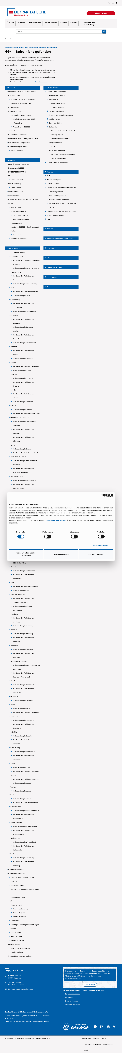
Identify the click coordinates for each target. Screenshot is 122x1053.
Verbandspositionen (15, 192)
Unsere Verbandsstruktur (17, 135)
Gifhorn (13, 406)
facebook (95, 1026)
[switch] (47, 536)
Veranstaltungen (14, 196)
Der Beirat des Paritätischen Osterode (23, 431)
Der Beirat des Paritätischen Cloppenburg (23, 305)
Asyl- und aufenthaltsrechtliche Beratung (22, 879)
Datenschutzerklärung (55, 267)
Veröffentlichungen (15, 184)
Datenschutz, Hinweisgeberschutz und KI (24, 891)
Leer (12, 583)
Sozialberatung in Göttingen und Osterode (25, 423)
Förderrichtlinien (16, 151)
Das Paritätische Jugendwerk (19, 143)
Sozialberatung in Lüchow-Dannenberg (22, 608)
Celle (12, 288)
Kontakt (74, 22)
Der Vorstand (15, 131)
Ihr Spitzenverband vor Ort (18, 252)
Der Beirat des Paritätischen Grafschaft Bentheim (23, 471)
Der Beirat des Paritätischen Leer (25, 587)
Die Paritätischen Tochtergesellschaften (23, 139)
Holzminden (14, 567)
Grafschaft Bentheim (18, 457)
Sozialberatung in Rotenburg (23, 720)
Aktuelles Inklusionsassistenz (62, 115)
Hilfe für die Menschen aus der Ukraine (23, 199)
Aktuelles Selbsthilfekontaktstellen (64, 131)
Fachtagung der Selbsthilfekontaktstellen (60, 137)
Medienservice (13, 176)
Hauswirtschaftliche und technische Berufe (62, 205)
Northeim (14, 645)
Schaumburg (15, 748)
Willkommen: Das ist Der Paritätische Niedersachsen (22, 93)
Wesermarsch (15, 807)
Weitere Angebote (17, 940)
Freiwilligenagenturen (57, 151)
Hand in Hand (15, 207)
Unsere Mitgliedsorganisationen (20, 956)
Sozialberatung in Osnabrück (23, 685)
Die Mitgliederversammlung (20, 115)
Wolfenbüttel (15, 838)
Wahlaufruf (16, 235)
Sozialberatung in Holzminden (24, 571)
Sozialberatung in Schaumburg (24, 752)
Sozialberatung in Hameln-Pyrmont (26, 480)
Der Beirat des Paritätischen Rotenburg (23, 726)
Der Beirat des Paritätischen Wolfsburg (23, 864)
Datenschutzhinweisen (56, 520)
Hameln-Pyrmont (16, 476)
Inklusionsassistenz (56, 111)
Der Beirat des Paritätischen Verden (26, 803)
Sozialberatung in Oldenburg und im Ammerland (26, 667)
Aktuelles (21, 22)
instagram (101, 1026)
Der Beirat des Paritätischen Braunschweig (23, 278)
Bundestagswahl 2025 (18, 211)
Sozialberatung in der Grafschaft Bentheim (25, 463)
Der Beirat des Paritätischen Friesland (23, 396)
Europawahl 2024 (16, 223)
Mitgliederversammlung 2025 (24, 119)
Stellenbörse (51, 176)
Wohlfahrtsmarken (19, 917)
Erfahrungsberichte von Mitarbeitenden (61, 211)
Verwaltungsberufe (56, 192)
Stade (12, 763)
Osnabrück (14, 681)
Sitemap (96, 1038)
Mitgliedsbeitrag (16, 952)
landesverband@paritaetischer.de (20, 989)
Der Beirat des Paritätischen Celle (25, 292)
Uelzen (13, 775)
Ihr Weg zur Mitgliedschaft (20, 948)
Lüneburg (14, 614)
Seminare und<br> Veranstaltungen (60, 238)
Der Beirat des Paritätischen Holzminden (23, 577)
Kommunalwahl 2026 (16, 168)
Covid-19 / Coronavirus (18, 239)
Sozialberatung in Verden (22, 799)
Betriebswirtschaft (17, 885)
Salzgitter (14, 732)
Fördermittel (15, 921)
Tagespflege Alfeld (58, 103)
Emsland (13, 374)
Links (53, 147)
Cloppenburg (15, 300)
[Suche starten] (104, 31)
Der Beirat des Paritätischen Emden (26, 366)
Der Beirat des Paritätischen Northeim (23, 655)
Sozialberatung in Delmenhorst (24, 343)
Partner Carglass (19, 913)
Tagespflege (53, 99)
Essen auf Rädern (55, 123)
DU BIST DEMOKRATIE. (17, 172)
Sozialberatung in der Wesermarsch (26, 811)
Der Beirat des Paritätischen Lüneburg (23, 620)
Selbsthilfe (53, 127)
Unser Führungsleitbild (55, 215)
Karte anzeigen (90, 984)
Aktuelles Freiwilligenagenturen (63, 154)
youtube (108, 1026)
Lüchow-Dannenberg (18, 594)
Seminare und (89, 23)
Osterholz (14, 697)
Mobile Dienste (54, 119)
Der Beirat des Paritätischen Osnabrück (23, 691)
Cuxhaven (14, 315)
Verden (13, 795)
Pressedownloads (16, 180)
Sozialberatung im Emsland (23, 378)
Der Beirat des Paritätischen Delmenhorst (23, 337)
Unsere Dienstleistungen (56, 92)
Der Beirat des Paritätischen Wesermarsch (23, 817)
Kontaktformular (41, 82)
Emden (13, 362)
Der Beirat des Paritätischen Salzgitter (23, 742)
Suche (49, 258)
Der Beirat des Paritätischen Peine (26, 712)
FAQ (48, 219)
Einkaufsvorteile (16, 905)
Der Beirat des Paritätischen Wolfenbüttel (23, 848)
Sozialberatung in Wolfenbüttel (24, 842)
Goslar (12, 445)
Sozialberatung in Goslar (22, 449)
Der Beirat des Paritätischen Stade (26, 771)
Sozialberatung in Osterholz (23, 701)
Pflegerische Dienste (57, 95)
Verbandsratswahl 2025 (21, 127)
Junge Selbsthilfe (55, 143)
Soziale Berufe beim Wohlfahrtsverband (61, 188)
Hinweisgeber (52, 277)
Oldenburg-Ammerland (19, 661)
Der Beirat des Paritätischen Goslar (26, 453)
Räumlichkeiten (59, 107)
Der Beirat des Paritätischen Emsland (23, 384)
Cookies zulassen (96, 554)
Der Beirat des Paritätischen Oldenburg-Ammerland (23, 675)
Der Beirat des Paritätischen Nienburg (23, 640)
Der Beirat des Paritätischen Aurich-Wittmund (26, 262)
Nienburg (14, 630)
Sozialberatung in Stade (21, 767)
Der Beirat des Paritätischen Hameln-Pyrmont (23, 486)
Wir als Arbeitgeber (54, 180)
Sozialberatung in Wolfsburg (23, 858)
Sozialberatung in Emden (22, 370)
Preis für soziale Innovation (18, 164)
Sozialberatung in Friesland (23, 402)
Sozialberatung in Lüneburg (23, 626)
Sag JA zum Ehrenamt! (59, 158)
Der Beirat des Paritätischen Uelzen (26, 779)
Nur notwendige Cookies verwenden (26, 554)
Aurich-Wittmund (16, 256)
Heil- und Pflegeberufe (57, 196)
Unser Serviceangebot (16, 874)
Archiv (10, 203)
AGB (48, 287)
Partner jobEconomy (20, 909)
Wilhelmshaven (16, 822)
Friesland (13, 390)
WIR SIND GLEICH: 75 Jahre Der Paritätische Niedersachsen (22, 101)
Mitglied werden (14, 944)
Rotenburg (14, 716)
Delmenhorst (15, 331)
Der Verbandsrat (16, 123)
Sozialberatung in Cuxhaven (23, 327)
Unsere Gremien (14, 111)
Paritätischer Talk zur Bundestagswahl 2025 (21, 217)
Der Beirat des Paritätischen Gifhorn (26, 414)
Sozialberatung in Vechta (22, 791)
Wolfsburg (14, 854)
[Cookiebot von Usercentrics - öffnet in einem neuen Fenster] (102, 495)
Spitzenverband (35, 22)
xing (114, 1026)
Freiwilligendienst (53, 184)
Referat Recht (15, 932)
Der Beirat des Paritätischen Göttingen (23, 439)
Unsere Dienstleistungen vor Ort (59, 162)
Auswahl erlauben (61, 554)
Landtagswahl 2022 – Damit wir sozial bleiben (24, 229)
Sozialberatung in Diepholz (23, 359)
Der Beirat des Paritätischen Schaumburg (23, 758)
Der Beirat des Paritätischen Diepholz (23, 353)
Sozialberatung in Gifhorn (22, 410)
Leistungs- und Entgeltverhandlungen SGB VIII (24, 927)
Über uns (10, 22)
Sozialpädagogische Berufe (59, 199)
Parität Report (15, 188)
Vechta (12, 787)
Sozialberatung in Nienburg (23, 634)
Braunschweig (15, 272)
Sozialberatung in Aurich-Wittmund (26, 268)
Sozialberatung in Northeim (23, 649)
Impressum (51, 248)
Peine (12, 704)
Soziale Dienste (51, 22)
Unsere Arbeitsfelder (16, 870)
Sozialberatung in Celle (21, 296)
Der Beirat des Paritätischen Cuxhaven (23, 321)
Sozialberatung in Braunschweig (25, 284)
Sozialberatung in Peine (21, 708)
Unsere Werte (13, 107)
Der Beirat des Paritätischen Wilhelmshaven (23, 832)
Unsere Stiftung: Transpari (18, 147)
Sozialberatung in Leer (21, 590)
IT (11, 901)
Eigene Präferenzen (100, 545)
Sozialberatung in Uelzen (22, 783)
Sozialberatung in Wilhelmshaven (25, 826)
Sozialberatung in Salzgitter (23, 736)
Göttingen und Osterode (19, 417)
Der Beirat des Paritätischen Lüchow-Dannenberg (23, 600)
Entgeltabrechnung (17, 897)
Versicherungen (16, 936)
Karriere (64, 22)
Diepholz (13, 347)
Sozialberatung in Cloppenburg (24, 311)
